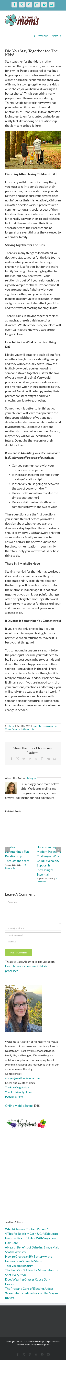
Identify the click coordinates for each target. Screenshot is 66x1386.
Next (54, 36)
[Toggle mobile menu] (59, 16)
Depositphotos (43, 1344)
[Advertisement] (33, 1180)
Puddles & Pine (14, 1096)
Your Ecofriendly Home (18, 1092)
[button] (7, 849)
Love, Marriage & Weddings (45, 726)
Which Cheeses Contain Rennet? (26, 1229)
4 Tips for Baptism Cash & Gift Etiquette (31, 1233)
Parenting (16, 729)
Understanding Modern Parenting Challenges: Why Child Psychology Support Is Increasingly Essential (49, 860)
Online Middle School (19, 1105)
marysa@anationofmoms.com (22, 1078)
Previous (42, 36)
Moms (8, 729)
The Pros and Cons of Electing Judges (29, 1288)
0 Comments (28, 729)
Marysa (11, 726)
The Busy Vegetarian (17, 1087)
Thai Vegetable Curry (19, 1265)
